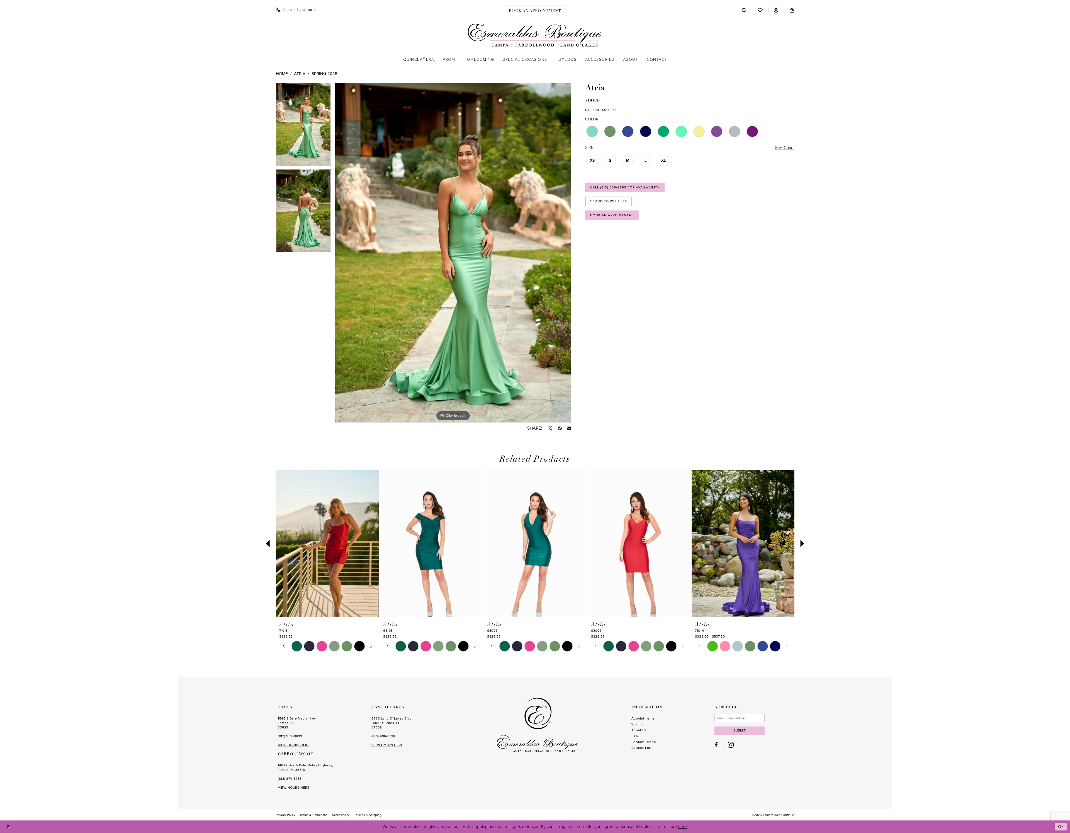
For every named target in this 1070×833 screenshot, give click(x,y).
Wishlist (638, 724)
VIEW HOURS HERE (293, 745)
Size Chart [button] (784, 147)
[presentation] (327, 543)
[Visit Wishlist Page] (760, 10)
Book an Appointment (612, 215)
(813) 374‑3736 (290, 778)
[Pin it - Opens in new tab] (560, 428)
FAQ (635, 735)
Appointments (643, 718)
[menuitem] (296, 10)
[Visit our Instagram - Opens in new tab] (731, 744)
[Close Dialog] (8, 827)
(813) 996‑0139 (383, 736)
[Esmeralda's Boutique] (535, 35)
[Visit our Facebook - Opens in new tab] (716, 745)
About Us (638, 730)
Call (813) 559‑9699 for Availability (625, 187)
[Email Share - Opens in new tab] (569, 428)
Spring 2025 (324, 74)
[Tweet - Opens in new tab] (550, 428)
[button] (776, 10)
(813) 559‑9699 (290, 736)
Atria (299, 74)
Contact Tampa (643, 741)
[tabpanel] (303, 126)
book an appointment (535, 11)
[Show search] (744, 10)
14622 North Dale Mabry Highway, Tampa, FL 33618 (305, 767)
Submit (740, 730)
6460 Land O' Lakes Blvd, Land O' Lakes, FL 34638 (392, 723)
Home (282, 74)
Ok (1061, 827)
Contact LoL (641, 747)
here (682, 827)
